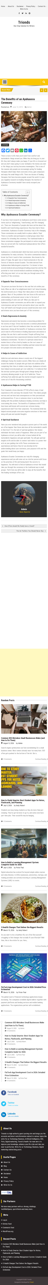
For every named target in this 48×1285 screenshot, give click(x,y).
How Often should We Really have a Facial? (19, 526)
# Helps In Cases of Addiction (16, 203)
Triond (31, 1282)
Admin (29, 107)
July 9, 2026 (7, 805)
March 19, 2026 (8, 930)
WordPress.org (8, 1231)
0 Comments (8, 759)
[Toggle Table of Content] (26, 192)
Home (3, 6)
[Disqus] (24, 564)
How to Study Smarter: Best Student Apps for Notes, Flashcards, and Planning (23, 801)
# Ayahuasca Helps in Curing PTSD (18, 205)
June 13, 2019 (18, 107)
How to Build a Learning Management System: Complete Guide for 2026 (20, 863)
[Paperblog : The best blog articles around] (6, 1194)
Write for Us (24, 9)
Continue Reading (40, 759)
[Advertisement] (24, 56)
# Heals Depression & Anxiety (16, 200)
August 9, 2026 (8, 743)
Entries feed (7, 1224)
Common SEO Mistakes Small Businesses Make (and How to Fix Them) (23, 739)
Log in (5, 1220)
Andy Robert (20, 805)
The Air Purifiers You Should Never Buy (30, 531)
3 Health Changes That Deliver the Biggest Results (22, 927)
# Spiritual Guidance (13, 208)
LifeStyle (5, 145)
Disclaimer (20, 6)
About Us (11, 6)
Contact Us (41, 6)
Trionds (24, 22)
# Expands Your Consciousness (17, 198)
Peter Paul (20, 868)
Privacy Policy (30, 6)
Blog (5, 1166)
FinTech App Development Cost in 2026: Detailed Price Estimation (23, 988)
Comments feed (8, 1228)
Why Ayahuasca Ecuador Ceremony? (16, 196)
